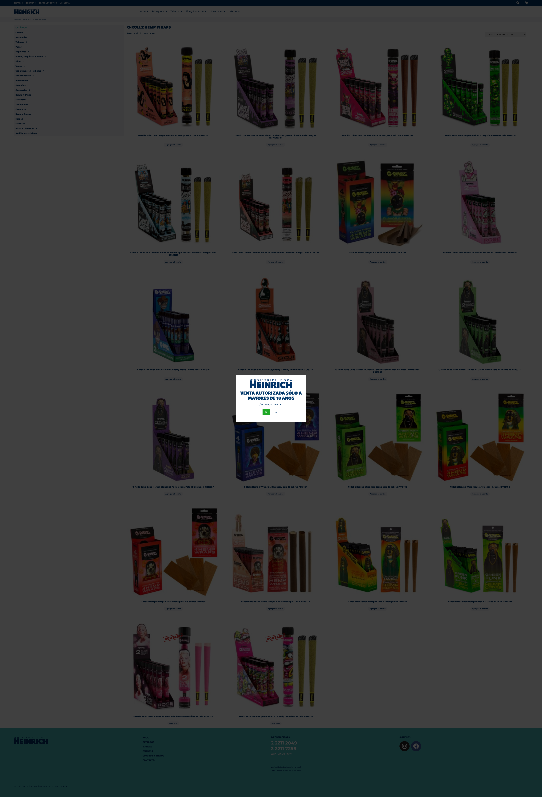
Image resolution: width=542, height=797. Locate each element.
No (275, 412)
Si (266, 412)
